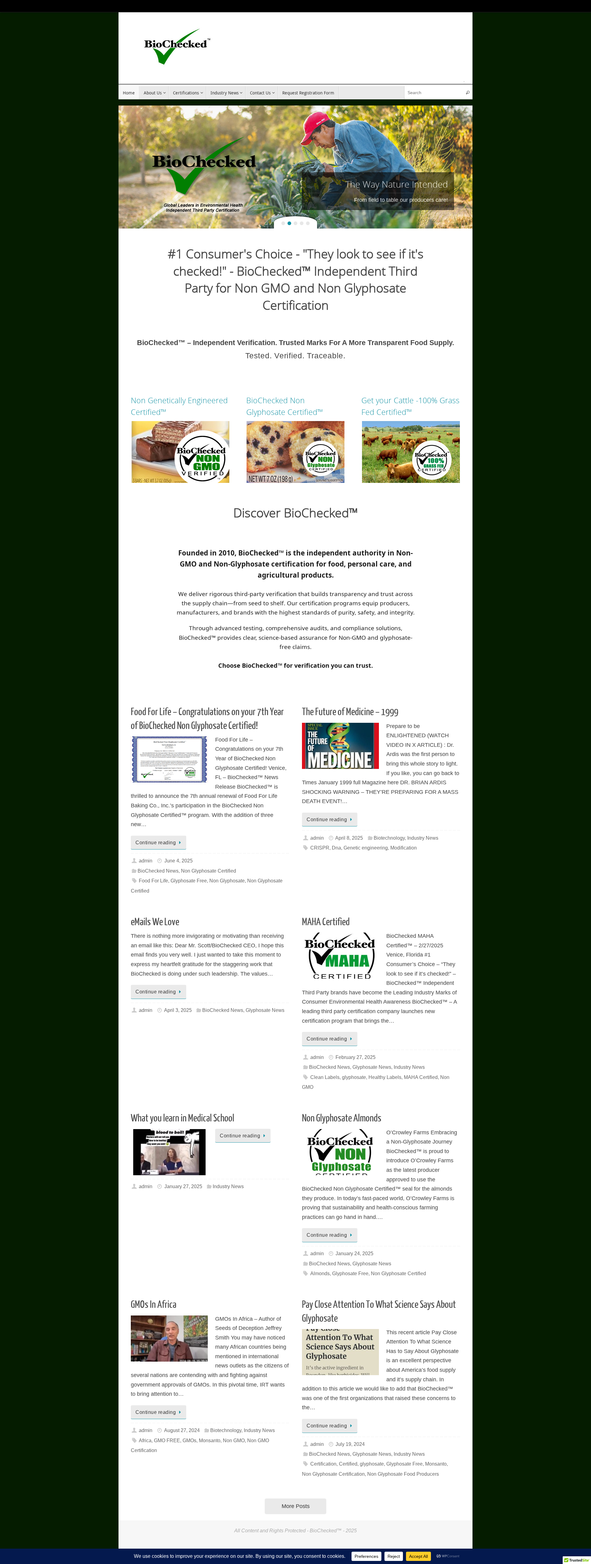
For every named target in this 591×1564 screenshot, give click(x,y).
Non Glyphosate (227, 880)
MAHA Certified (326, 922)
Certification (323, 1463)
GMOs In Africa (153, 1304)
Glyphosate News (265, 1010)
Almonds (320, 1273)
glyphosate (354, 1077)
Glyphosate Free (189, 880)
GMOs (189, 1440)
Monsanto (209, 1440)
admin (145, 860)
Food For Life (153, 880)
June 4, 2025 (178, 860)
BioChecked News (158, 871)
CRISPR (319, 847)
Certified (348, 1463)
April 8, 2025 (349, 838)
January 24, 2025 (354, 1253)
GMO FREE (167, 1440)
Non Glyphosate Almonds (341, 1118)
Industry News (422, 838)
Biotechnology (389, 838)
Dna (336, 847)
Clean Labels (325, 1077)
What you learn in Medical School (182, 1118)
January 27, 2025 (183, 1186)
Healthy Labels (384, 1077)
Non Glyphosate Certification (333, 1474)
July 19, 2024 (350, 1444)
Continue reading (155, 842)
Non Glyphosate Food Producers (403, 1474)
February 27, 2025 (356, 1057)
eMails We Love (155, 922)
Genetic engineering (366, 847)
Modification (403, 847)
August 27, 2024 (182, 1430)
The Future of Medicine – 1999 (350, 712)
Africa (145, 1440)
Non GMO (234, 1440)
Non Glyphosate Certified (208, 871)
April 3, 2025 (178, 1010)
